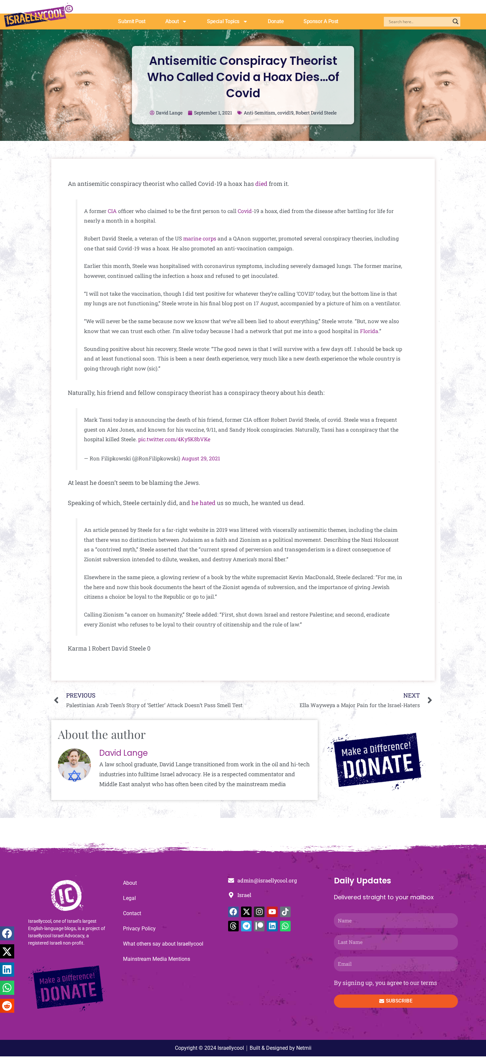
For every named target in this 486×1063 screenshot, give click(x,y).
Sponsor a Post (321, 21)
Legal (129, 898)
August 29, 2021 (201, 458)
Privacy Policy (139, 928)
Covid (245, 210)
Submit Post (131, 21)
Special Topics (223, 21)
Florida (369, 330)
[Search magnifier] (455, 21)
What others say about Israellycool (163, 944)
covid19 (285, 112)
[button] (7, 933)
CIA (112, 210)
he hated (203, 503)
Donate (276, 21)
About (172, 21)
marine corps (199, 238)
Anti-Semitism (259, 112)
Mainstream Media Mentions (156, 959)
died (262, 184)
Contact (132, 913)
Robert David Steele (316, 112)
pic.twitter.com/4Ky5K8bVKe (174, 439)
